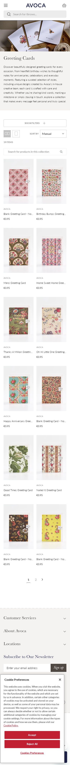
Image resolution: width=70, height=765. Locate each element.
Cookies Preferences (32, 753)
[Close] (60, 680)
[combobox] (35, 14)
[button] (64, 5)
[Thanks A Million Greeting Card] (19, 319)
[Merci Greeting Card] (19, 250)
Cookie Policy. (11, 725)
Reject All (32, 744)
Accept (32, 735)
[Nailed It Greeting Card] (51, 457)
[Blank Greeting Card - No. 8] (19, 181)
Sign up (58, 668)
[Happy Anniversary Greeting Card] (19, 388)
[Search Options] (62, 151)
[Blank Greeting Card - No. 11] (51, 526)
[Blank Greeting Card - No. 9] (19, 526)
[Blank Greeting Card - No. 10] (51, 388)
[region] (32, 718)
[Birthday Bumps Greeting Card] (51, 181)
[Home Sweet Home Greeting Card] (51, 250)
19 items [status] (8, 142)
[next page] (42, 579)
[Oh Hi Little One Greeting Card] (51, 319)
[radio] (16, 133)
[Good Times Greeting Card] (19, 457)
